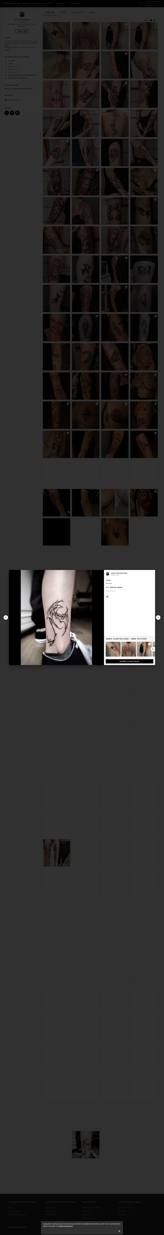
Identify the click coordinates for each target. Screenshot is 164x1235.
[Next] (158, 617)
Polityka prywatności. (65, 1226)
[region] (129, 621)
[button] (129, 573)
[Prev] (6, 617)
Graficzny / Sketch (116, 587)
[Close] (119, 1231)
